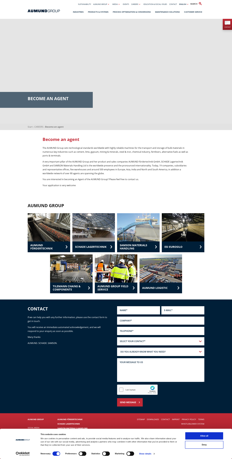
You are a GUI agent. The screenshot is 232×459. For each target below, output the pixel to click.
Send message (128, 402)
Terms (201, 419)
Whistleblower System (192, 424)
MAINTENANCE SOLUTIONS (167, 12)
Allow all (204, 436)
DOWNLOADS (153, 419)
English (182, 4)
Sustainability (84, 4)
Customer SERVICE (193, 12)
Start (30, 126)
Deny (204, 445)
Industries (78, 12)
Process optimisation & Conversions (132, 12)
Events (126, 4)
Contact (173, 4)
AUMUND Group (100, 4)
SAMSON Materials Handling (72, 428)
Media (115, 4)
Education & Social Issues (155, 4)
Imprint (176, 419)
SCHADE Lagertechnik (68, 424)
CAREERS (38, 126)
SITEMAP (141, 419)
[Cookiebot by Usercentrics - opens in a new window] (23, 454)
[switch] (82, 453)
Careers (134, 4)
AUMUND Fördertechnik (69, 419)
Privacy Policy (189, 419)
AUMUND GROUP (36, 419)
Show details (145, 454)
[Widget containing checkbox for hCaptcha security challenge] (137, 390)
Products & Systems (98, 12)
